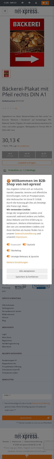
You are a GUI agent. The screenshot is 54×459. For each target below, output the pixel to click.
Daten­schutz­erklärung (25, 233)
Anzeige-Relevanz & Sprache (25, 256)
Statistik (31, 244)
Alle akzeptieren (27, 271)
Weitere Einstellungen (17, 262)
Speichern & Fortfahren (27, 276)
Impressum (21, 237)
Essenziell (16, 244)
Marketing (16, 250)
